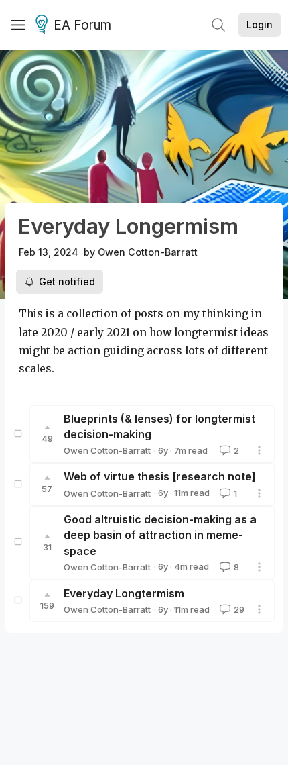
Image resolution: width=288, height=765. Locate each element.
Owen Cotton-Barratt (148, 252)
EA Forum (82, 25)
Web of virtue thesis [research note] (160, 476)
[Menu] (18, 25)
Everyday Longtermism (124, 593)
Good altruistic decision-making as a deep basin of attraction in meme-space (160, 535)
